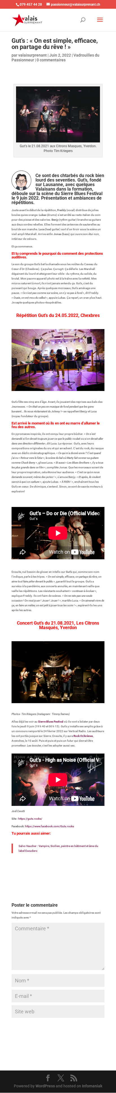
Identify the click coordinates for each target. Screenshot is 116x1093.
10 (57, 385)
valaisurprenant (32, 55)
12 (66, 385)
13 (71, 385)
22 (53, 390)
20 (44, 390)
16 (85, 385)
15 (81, 385)
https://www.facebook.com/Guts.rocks (49, 826)
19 (100, 385)
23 (58, 390)
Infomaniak (92, 1086)
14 (76, 385)
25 (68, 390)
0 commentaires (51, 60)
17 (90, 385)
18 (95, 385)
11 (62, 385)
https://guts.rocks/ (30, 818)
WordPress (45, 1086)
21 (49, 390)
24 (63, 390)
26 (72, 390)
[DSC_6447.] (58, 703)
